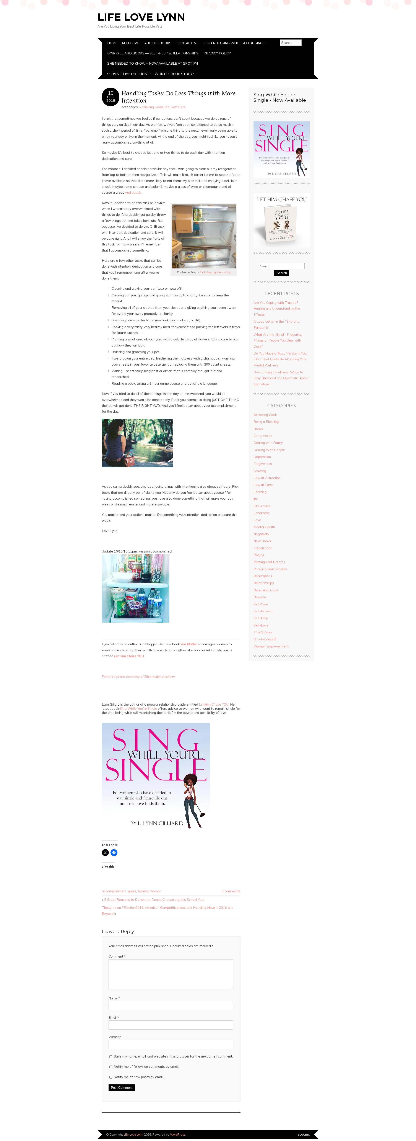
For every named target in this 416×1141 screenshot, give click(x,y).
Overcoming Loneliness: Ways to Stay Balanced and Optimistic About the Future (281, 378)
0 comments (231, 891)
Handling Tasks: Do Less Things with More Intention (179, 96)
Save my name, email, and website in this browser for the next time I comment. (173, 1056)
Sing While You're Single (138, 708)
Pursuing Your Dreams (270, 569)
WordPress (177, 1134)
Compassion (263, 436)
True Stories (263, 632)
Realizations (263, 576)
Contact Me (187, 43)
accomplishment (114, 891)
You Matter (188, 644)
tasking (143, 891)
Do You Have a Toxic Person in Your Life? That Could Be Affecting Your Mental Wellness (281, 359)
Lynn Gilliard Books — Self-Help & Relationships (152, 53)
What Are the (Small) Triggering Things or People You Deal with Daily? (278, 340)
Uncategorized (265, 639)
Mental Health (264, 527)
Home (112, 43)
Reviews (260, 597)
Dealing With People (269, 450)
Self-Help (261, 618)
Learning (260, 492)
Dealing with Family (268, 443)
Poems (259, 555)
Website (115, 1037)
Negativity (261, 534)
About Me (130, 43)
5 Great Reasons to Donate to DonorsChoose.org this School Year (154, 899)
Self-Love (261, 625)
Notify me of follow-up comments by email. (146, 1066)
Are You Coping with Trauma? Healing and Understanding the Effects (277, 309)
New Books (262, 541)
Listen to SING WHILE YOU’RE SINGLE (235, 43)
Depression (262, 457)
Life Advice (262, 506)
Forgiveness (263, 464)
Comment (117, 956)
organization (263, 548)
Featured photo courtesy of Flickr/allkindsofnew (138, 677)
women (155, 891)
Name (114, 998)
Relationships (264, 583)
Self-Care (178, 107)
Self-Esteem (263, 611)
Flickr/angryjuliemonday (215, 272)
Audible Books (157, 43)
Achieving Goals (151, 107)
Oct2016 (110, 99)
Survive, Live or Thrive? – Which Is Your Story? (150, 74)
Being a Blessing (266, 422)
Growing (260, 471)
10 (111, 93)
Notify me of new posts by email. (139, 1077)
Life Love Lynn (141, 17)
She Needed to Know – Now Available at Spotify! (152, 63)
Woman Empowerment (271, 646)
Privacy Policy (217, 53)
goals (132, 891)
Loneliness (262, 513)
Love (257, 520)
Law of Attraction (267, 478)
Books (258, 429)
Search (282, 273)
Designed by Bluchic (304, 1135)
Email (114, 1017)
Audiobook (133, 192)
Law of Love (263, 485)
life (167, 107)
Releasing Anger (266, 590)
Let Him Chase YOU (129, 656)
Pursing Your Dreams (269, 562)
